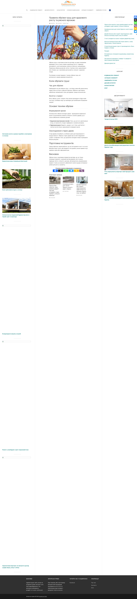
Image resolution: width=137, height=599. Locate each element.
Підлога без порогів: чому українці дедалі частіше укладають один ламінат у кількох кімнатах (118, 25)
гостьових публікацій (37, 590)
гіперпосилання (57, 590)
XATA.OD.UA (59, 586)
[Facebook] (110, 10)
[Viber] (81, 170)
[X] (60, 170)
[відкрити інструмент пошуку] (27, 10)
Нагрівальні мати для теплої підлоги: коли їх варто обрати (68, 186)
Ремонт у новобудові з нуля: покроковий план (15, 449)
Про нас (93, 582)
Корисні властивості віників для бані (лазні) (14, 161)
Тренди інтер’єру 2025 (110, 119)
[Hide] (136, 34)
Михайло (52, 23)
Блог (92, 587)
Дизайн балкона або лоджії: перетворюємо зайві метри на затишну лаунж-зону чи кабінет (81, 189)
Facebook (72, 582)
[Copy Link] (76, 170)
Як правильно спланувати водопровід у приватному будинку (119, 54)
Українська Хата (43, 596)
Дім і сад (66, 23)
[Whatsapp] (65, 170)
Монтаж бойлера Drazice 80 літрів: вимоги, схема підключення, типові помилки (118, 42)
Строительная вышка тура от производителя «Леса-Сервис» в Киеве (119, 47)
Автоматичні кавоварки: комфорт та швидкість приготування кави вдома (117, 59)
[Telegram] (71, 170)
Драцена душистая (109, 63)
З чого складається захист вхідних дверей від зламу (119, 38)
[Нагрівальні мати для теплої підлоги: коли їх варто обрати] (68, 179)
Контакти (93, 585)
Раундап (106, 51)
